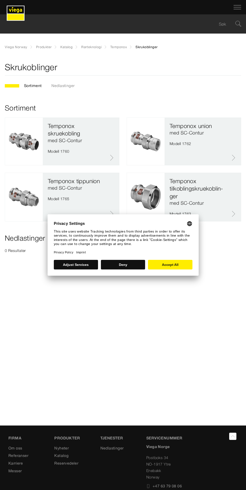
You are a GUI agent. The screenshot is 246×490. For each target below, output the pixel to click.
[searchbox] (119, 24)
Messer (15, 470)
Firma (14, 438)
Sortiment (33, 85)
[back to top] (232, 436)
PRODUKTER (67, 438)
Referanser (18, 455)
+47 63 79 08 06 (167, 486)
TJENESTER (111, 438)
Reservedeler (66, 463)
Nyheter (61, 448)
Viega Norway (16, 47)
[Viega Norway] (15, 7)
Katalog (66, 47)
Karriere (15, 463)
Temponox (118, 47)
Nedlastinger (63, 85)
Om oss (15, 448)
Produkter (44, 47)
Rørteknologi (91, 47)
